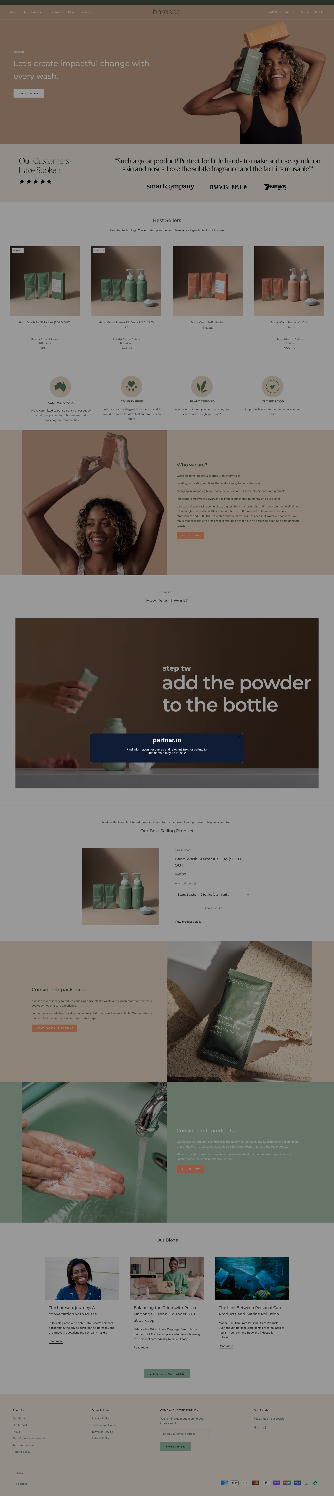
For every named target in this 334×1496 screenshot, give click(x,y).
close (239, 737)
